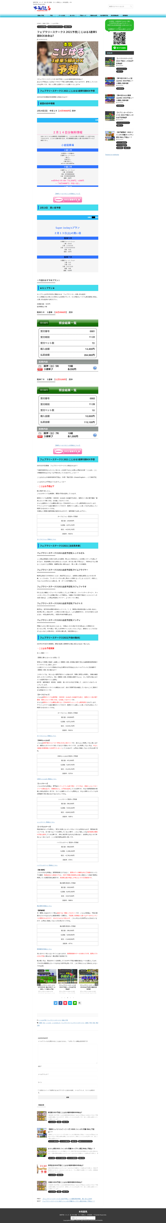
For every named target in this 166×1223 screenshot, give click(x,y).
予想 (51, 15)
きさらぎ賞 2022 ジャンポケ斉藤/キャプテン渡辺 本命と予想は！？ (71, 1148)
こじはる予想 (42, 1020)
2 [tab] (65, 998)
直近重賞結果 (114, 15)
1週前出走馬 (93, 15)
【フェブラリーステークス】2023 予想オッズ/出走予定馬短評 (46, 987)
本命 (94, 1023)
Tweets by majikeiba (112, 155)
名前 (40, 1066)
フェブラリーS (65, 1023)
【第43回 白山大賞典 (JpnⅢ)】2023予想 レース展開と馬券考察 (125, 97)
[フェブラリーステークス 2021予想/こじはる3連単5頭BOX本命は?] (70, 1003)
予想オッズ (83, 15)
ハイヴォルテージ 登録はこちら (47, 865)
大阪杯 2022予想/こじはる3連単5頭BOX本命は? (65, 1182)
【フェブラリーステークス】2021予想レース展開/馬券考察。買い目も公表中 (67, 1199)
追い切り (72, 15)
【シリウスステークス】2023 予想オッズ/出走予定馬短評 (124, 60)
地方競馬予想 (104, 15)
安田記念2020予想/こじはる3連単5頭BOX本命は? (65, 1165)
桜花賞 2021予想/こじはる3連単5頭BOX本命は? (65, 1112)
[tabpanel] (46, 982)
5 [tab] (73, 998)
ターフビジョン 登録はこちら (46, 539)
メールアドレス (43, 1074)
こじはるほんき (56, 1023)
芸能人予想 (41, 15)
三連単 (86, 1023)
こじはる (48, 1023)
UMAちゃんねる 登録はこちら (46, 779)
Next (96, 984)
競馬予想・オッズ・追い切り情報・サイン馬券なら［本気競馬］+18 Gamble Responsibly (83, 1215)
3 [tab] (68, 998)
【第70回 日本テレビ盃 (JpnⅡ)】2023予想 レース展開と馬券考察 (124, 80)
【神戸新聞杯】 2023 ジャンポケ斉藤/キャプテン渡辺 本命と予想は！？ (125, 134)
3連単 (40, 1023)
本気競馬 (83, 1211)
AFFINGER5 (99, 1220)
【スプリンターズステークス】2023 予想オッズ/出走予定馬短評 (124, 114)
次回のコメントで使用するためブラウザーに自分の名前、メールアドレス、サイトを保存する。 (66, 1091)
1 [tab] (62, 998)
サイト (40, 1082)
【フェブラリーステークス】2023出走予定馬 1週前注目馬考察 (67, 987)
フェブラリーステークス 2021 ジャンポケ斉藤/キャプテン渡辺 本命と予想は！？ (68, 1201)
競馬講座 (125, 15)
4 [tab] (70, 998)
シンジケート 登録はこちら (46, 822)
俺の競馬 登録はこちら (44, 906)
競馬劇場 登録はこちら (44, 949)
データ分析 (62, 15)
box (44, 1023)
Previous (39, 984)
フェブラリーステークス (54, 1020)
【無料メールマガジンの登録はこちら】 (68, 194)
